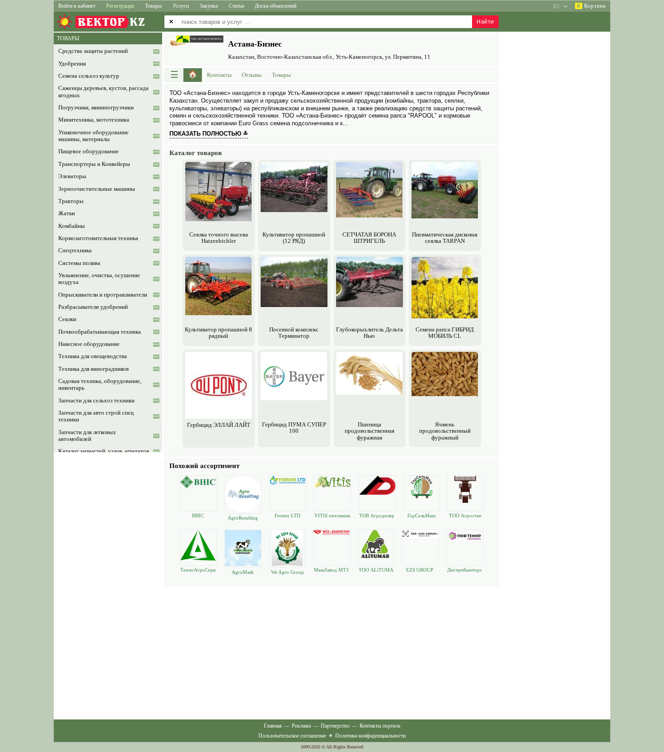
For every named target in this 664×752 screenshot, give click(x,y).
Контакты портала (380, 726)
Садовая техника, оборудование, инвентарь (99, 384)
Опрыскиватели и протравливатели (102, 295)
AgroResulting (243, 517)
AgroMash (243, 572)
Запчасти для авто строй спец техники (96, 416)
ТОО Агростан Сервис (465, 516)
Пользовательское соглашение (292, 736)
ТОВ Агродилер (376, 515)
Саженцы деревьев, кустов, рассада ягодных (103, 91)
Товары (153, 6)
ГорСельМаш (421, 515)
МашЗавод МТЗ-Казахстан (331, 570)
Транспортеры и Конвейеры (94, 164)
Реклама (301, 726)
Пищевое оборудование (88, 151)
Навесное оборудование (89, 344)
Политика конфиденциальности (370, 736)
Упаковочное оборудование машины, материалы (93, 135)
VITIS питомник (332, 515)
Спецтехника (75, 250)
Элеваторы (72, 176)
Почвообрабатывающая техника (99, 332)
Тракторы (71, 201)
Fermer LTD (287, 515)
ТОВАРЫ (68, 38)
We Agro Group (287, 572)
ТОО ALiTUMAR (376, 570)
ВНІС (198, 515)
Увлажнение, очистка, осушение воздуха (99, 278)
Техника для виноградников (93, 369)
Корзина (591, 6)
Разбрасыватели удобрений (93, 307)
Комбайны (71, 226)
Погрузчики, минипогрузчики (96, 107)
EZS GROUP (419, 569)
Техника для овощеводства (92, 356)
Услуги (181, 6)
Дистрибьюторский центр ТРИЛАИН (464, 570)
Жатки (66, 213)
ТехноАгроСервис (197, 570)
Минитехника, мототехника (93, 120)
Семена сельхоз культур (88, 76)
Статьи (236, 6)
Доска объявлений (275, 6)
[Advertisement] (331, 651)
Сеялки (67, 319)
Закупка (209, 6)
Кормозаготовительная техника (98, 238)
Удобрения (72, 64)
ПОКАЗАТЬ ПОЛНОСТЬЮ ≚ (208, 133)
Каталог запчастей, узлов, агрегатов (103, 451)
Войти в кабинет (76, 6)
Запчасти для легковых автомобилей (87, 435)
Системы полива (79, 263)
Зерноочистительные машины (96, 189)
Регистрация (120, 6)
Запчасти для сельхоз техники (96, 400)
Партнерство (335, 726)
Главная (273, 726)
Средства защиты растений (93, 51)
